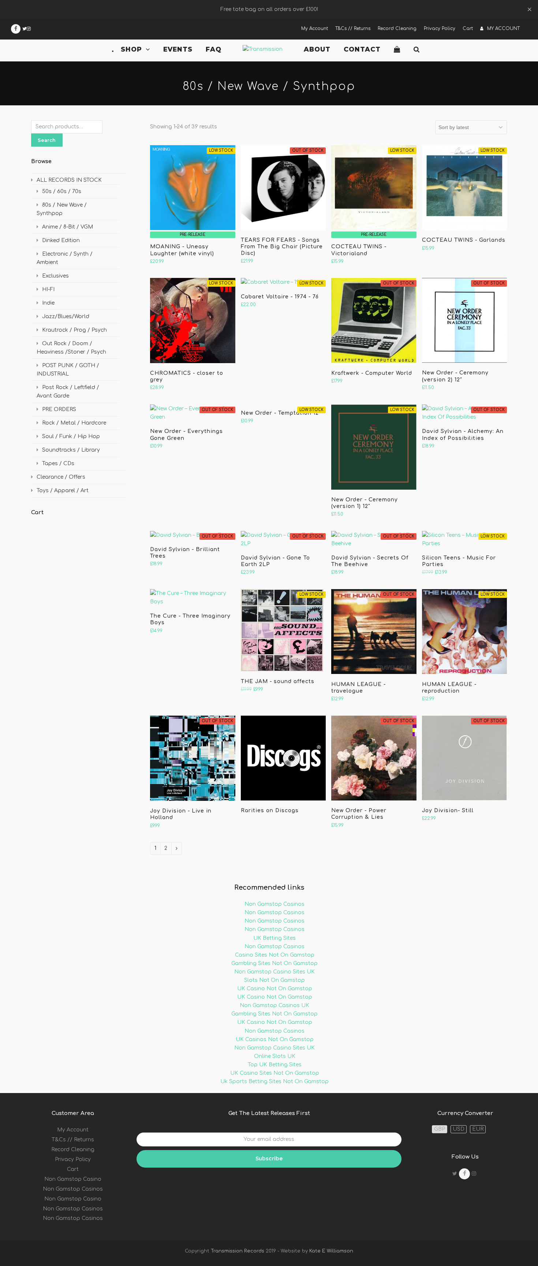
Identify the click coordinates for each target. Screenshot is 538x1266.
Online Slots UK (274, 1056)
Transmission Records (237, 1251)
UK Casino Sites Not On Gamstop (274, 1073)
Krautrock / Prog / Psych (74, 330)
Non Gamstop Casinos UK (274, 1005)
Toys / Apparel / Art (63, 490)
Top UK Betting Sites (275, 1064)
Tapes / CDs (58, 463)
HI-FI (48, 289)
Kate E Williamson (330, 1251)
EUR (477, 1129)
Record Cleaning (72, 1149)
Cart (73, 1169)
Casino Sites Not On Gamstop (274, 955)
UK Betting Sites (274, 938)
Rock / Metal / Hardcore (74, 423)
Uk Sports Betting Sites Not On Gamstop (274, 1081)
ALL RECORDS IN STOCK (69, 180)
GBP (439, 1129)
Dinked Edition (61, 240)
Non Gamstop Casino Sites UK (274, 972)
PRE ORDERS (59, 409)
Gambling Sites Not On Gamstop (274, 963)
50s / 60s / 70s (61, 191)
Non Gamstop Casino (72, 1179)
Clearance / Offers (61, 477)
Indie (48, 303)
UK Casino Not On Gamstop (274, 988)
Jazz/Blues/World (65, 316)
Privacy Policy (73, 1159)
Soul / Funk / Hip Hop (71, 436)
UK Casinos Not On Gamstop (275, 1039)
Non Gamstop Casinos (274, 904)
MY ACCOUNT (503, 28)
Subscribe (269, 1158)
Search (47, 140)
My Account (73, 1130)
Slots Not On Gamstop (274, 980)
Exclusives (55, 276)
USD (458, 1129)
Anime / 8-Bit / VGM (67, 227)
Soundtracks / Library (71, 450)
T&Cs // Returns (73, 1139)
